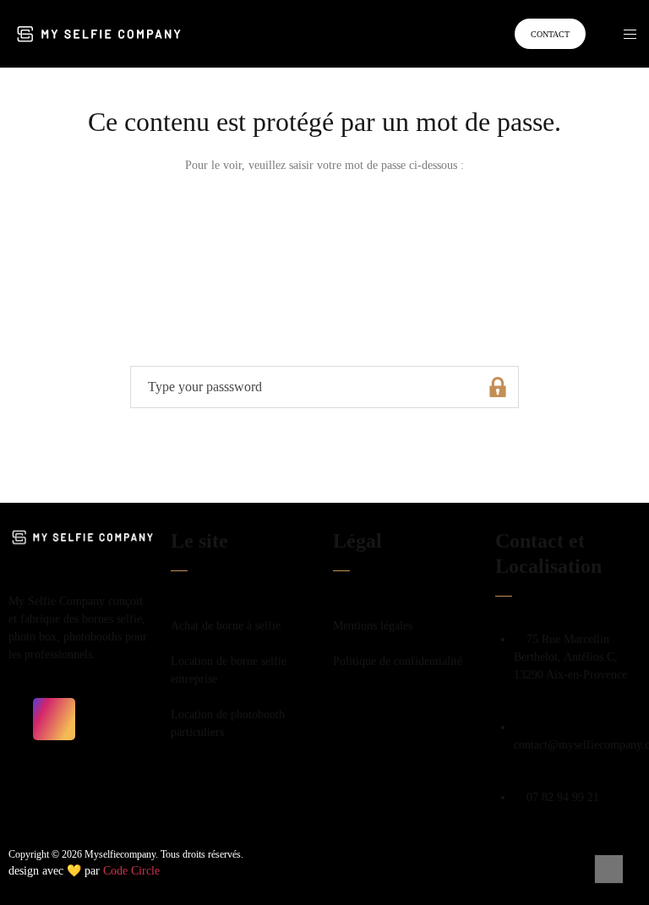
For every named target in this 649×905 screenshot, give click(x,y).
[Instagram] (54, 719)
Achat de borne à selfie (226, 625)
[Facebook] (29, 719)
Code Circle (131, 870)
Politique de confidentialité (399, 661)
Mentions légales (374, 625)
